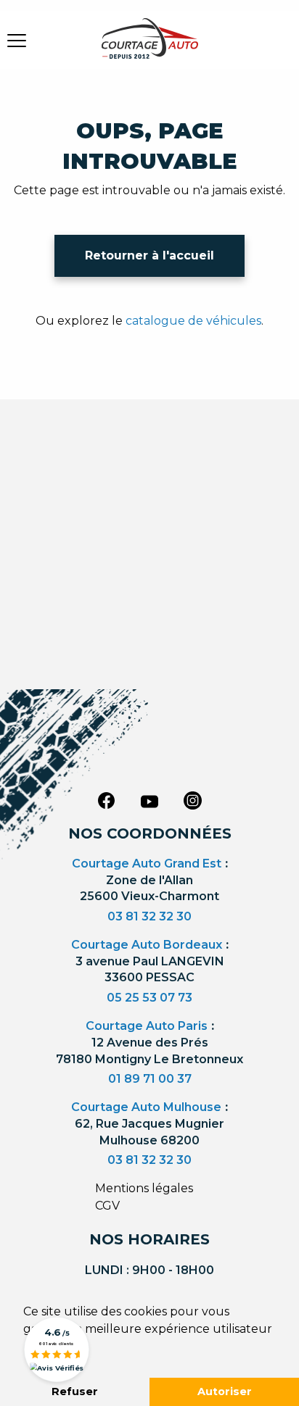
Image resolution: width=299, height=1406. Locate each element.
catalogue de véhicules (193, 321)
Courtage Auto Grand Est (146, 863)
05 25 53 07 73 (149, 997)
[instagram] (193, 800)
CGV (107, 1205)
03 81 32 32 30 (149, 916)
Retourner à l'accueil (149, 255)
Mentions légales (144, 1188)
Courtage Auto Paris (147, 1026)
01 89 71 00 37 (150, 1079)
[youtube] (149, 801)
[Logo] (149, 47)
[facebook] (106, 800)
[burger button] (16, 40)
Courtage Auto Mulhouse (146, 1107)
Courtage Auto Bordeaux (146, 945)
